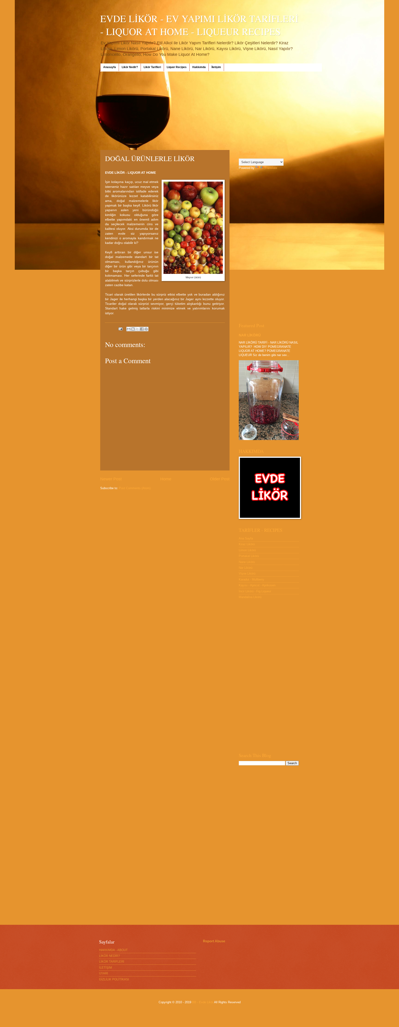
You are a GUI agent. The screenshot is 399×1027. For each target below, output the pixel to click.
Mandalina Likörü (250, 597)
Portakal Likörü (249, 556)
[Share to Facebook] (141, 329)
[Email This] (128, 329)
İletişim (216, 67)
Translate (271, 168)
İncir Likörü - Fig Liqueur (255, 591)
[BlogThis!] (133, 329)
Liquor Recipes (177, 67)
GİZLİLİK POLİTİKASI (114, 979)
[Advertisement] (199, 110)
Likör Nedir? (130, 67)
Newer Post (111, 479)
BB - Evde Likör (202, 1002)
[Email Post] (120, 328)
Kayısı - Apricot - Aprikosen (257, 585)
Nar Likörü (245, 567)
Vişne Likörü (247, 573)
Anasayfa (109, 67)
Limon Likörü (247, 550)
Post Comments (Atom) (135, 488)
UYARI (103, 973)
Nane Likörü (247, 562)
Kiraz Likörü (247, 544)
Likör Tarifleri (152, 67)
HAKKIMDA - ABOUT (113, 950)
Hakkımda (199, 67)
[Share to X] (137, 329)
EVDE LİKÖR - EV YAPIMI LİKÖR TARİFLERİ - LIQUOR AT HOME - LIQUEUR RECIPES (199, 25)
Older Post (220, 479)
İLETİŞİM (105, 967)
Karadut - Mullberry (251, 579)
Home (165, 479)
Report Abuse (214, 941)
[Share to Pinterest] (146, 329)
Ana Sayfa (246, 538)
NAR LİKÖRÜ (250, 335)
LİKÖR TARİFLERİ (111, 961)
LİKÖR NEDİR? (109, 956)
